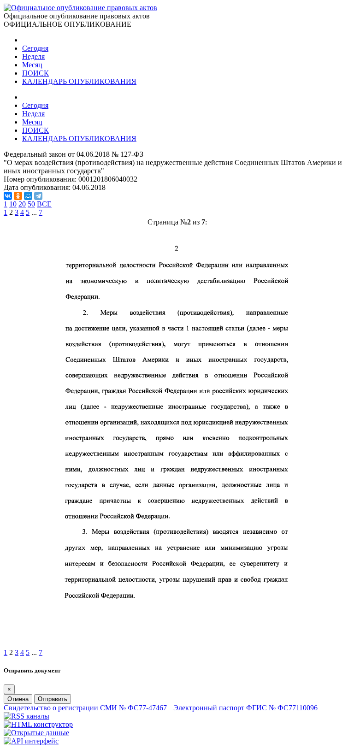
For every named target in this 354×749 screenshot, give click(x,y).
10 (13, 204)
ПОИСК (35, 73)
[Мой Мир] (28, 196)
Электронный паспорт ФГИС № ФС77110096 (245, 708)
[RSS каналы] (26, 716)
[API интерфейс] (31, 741)
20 (22, 204)
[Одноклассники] (18, 196)
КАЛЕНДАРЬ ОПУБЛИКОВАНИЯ (79, 81)
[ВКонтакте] (8, 196)
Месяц (32, 65)
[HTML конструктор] (38, 724)
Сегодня (35, 48)
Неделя (33, 56)
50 (31, 204)
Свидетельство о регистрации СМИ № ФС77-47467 (85, 708)
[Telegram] (38, 196)
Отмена (18, 699)
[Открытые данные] (36, 733)
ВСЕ (44, 204)
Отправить (52, 699)
